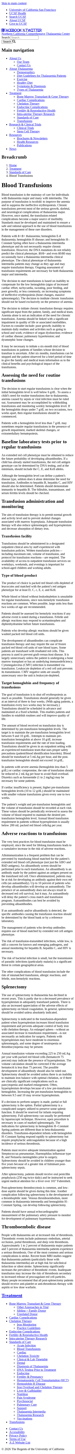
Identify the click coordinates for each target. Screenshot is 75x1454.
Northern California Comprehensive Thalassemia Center (36, 33)
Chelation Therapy (28, 103)
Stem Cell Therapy (28, 131)
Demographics (26, 72)
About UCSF (17, 20)
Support (22, 1408)
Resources (15, 135)
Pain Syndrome (26, 1397)
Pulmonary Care (27, 1404)
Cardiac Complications (31, 100)
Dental (21, 1362)
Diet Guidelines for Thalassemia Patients (41, 75)
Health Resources (27, 141)
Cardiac (21, 1352)
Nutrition (22, 1394)
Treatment (15, 93)
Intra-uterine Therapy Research (36, 114)
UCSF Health (17, 13)
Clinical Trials (25, 128)
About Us (15, 58)
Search (6, 37)
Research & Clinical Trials (25, 124)
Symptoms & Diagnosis (31, 86)
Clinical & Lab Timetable (32, 1359)
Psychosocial (25, 1401)
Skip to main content (14, 3)
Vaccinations (24, 1418)
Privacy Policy (18, 1435)
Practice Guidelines (28, 1328)
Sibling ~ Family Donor (31, 1310)
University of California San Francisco (32, 9)
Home (13, 165)
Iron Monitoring (26, 1324)
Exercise (22, 79)
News (12, 148)
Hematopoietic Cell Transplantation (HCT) (43, 1380)
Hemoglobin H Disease (31, 1383)
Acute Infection (26, 1345)
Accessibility (17, 1432)
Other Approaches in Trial (32, 1307)
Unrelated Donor (27, 1314)
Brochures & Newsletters (32, 138)
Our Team (23, 61)
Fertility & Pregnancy (30, 1376)
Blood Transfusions (29, 1349)
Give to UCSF (18, 23)
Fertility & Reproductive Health (36, 110)
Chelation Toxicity (28, 1356)
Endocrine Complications (32, 107)
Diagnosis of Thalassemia (32, 1366)
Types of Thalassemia (30, 89)
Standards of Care (28, 117)
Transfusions (24, 121)
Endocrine (23, 1373)
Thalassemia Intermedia (31, 1411)
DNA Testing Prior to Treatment (36, 1369)
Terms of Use (17, 1439)
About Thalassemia (21, 68)
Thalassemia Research (30, 1415)
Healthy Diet (24, 82)
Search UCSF (17, 16)
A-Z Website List (19, 1442)
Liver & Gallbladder (29, 1390)
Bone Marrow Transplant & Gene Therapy (43, 96)
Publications (24, 145)
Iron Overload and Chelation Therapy (40, 1387)
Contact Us (24, 65)
